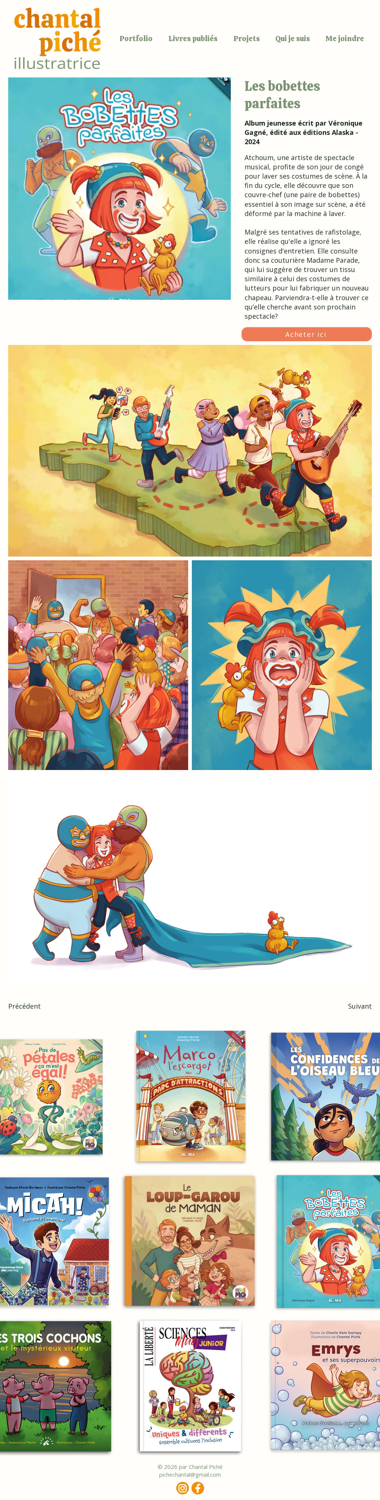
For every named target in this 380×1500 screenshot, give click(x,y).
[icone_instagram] (182, 1488)
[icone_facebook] (197, 1488)
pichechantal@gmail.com (190, 1474)
